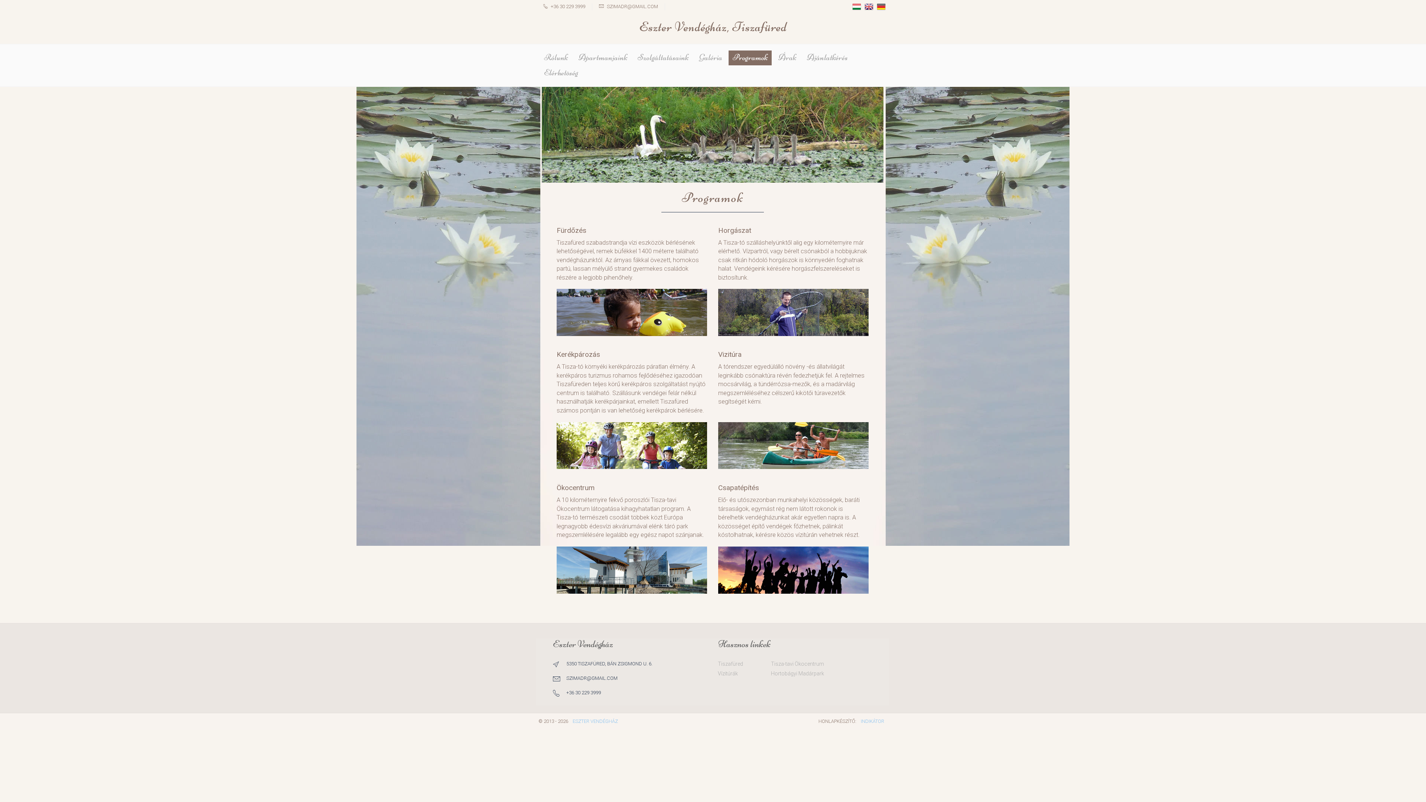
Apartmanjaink (603, 57)
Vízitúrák (728, 674)
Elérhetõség (561, 73)
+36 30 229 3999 (568, 6)
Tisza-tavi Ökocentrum (797, 664)
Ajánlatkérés (827, 57)
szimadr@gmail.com (632, 6)
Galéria (710, 57)
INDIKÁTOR (872, 721)
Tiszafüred (730, 664)
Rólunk (556, 57)
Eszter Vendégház (595, 721)
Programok (750, 57)
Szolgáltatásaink (663, 57)
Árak (787, 57)
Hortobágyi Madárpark (797, 674)
